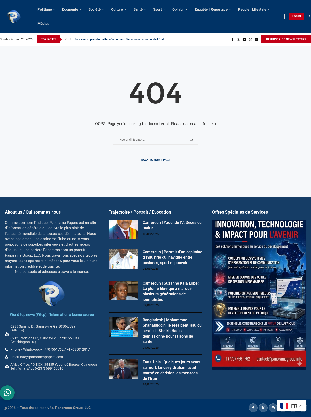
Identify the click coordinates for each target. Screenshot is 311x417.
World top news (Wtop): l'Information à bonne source (52, 315)
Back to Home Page (155, 160)
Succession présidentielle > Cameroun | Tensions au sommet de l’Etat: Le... (122, 39)
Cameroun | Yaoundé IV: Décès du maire (172, 225)
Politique (44, 9)
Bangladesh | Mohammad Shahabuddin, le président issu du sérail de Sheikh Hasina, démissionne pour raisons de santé (172, 331)
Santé (138, 9)
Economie (70, 9)
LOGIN (296, 16)
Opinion (178, 9)
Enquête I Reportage (211, 9)
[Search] (308, 16)
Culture (117, 9)
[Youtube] (244, 39)
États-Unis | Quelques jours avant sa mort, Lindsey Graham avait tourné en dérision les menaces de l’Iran (171, 370)
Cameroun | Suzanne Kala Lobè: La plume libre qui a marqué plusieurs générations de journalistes (171, 291)
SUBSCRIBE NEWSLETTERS (287, 39)
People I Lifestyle (252, 9)
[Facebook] (232, 39)
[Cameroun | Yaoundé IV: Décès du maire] (123, 229)
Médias (43, 23)
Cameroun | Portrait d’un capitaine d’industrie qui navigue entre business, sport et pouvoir (172, 257)
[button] (66, 39)
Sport (157, 9)
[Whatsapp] (250, 39)
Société (94, 9)
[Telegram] (257, 39)
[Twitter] (238, 39)
